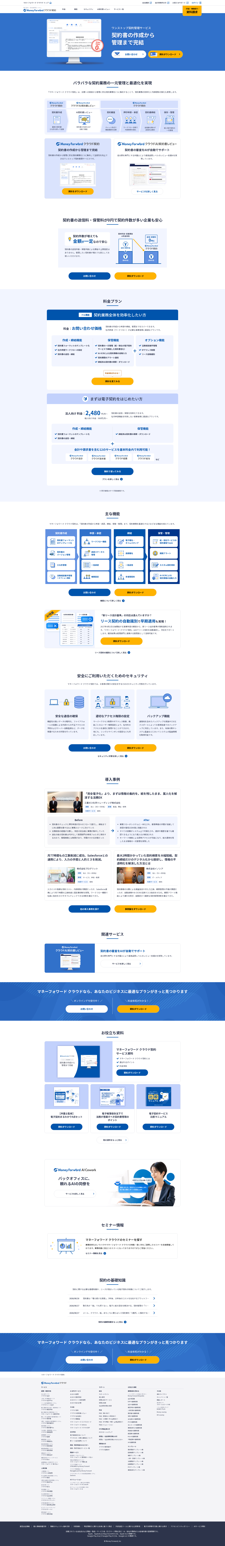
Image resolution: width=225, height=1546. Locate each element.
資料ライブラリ (162, 1394)
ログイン (195, 3)
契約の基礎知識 (133, 1416)
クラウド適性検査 (46, 1513)
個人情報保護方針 (40, 1526)
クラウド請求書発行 (51, 1422)
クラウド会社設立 (75, 1416)
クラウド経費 (46, 1436)
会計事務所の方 (160, 3)
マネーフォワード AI (79, 1488)
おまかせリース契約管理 (77, 1400)
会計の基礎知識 (133, 1404)
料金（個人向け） (104, 1413)
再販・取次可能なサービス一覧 (80, 1448)
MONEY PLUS (162, 1408)
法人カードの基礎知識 (135, 1425)
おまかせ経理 (74, 1394)
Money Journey (162, 1412)
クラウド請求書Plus (47, 1427)
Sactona (82, 1474)
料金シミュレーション (106, 1425)
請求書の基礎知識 (133, 1413)
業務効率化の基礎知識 (135, 1428)
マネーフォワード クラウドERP (80, 1428)
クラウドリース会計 (48, 1404)
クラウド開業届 (75, 1419)
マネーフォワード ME (163, 1403)
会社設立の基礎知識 (134, 1419)
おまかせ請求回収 (75, 1397)
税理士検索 (102, 1403)
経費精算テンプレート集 (135, 1452)
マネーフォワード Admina (78, 1425)
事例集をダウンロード (135, 908)
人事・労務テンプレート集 (136, 1458)
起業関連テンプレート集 (135, 1464)
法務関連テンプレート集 (135, 1461)
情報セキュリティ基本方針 (60, 1526)
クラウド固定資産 (47, 1445)
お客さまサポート (179, 3)
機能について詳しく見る (110, 600)
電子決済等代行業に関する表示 (155, 1526)
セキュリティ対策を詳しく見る (111, 756)
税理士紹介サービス (105, 1400)
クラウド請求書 (51, 1417)
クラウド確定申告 (51, 1408)
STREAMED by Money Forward (80, 1465)
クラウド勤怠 (49, 1476)
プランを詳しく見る (110, 479)
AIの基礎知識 (132, 1442)
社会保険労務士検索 (105, 1406)
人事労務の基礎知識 (134, 1410)
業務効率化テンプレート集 (136, 1470)
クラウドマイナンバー (48, 1499)
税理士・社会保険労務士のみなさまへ (111, 1439)
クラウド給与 (45, 1486)
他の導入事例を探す (89, 908)
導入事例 (102, 1397)
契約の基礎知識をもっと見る (110, 1322)
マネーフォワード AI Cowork (80, 1483)
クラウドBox (49, 1458)
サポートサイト (104, 1394)
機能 (75, 9)
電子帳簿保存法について (78, 1435)
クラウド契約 (74, 1410)
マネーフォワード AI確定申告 (50, 1413)
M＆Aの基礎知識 (133, 1436)
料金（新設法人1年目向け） (108, 1416)
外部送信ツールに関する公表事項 (128, 1526)
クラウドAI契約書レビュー (78, 1413)
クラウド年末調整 (46, 1490)
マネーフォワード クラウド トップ (36, 3)
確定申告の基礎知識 (134, 1407)
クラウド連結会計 (46, 1454)
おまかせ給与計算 (75, 1403)
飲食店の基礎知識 (133, 1431)
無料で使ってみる (112, 471)
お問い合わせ (89, 275)
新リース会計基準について (78, 1441)
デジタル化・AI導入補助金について (81, 1438)
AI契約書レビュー (103, 9)
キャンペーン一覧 (162, 1397)
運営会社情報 (25, 1526)
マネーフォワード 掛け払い (49, 1463)
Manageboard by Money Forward (81, 1470)
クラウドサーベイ (48, 1508)
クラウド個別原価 (47, 1449)
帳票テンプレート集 (134, 1455)
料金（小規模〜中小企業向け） (109, 1419)
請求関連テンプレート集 (135, 1450)
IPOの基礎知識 (132, 1422)
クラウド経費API (104, 1450)
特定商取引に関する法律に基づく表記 (98, 1526)
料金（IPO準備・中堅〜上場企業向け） (111, 1422)
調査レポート (161, 1400)
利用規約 (77, 1526)
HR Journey (160, 1415)
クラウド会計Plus (48, 1399)
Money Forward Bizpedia (137, 1395)
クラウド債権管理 (48, 1431)
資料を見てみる (112, 381)
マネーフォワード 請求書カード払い (81, 1456)
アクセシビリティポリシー (180, 1526)
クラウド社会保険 (47, 1495)
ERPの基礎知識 (133, 1401)
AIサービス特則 (199, 1526)
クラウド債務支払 (46, 1440)
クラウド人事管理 (46, 1472)
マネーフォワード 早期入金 (78, 1461)
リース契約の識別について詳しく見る (111, 652)
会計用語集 (131, 1399)
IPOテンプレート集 (134, 1467)
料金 (64, 9)
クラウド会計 (45, 1395)
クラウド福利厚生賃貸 (48, 1504)
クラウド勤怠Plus (50, 1481)
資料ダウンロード (135, 275)
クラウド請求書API (105, 1447)
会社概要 (145, 3)
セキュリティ (88, 9)
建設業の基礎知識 (133, 1433)
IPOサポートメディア (105, 1432)
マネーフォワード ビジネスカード (80, 1422)
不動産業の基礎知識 (134, 1439)
